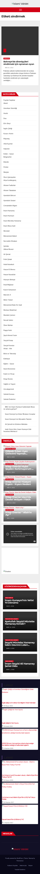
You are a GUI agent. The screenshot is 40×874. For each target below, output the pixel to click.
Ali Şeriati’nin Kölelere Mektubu (16, 424)
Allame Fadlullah (9, 185)
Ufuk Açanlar (8, 144)
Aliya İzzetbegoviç (9, 180)
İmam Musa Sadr (9, 226)
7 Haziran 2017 (8, 822)
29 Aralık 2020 (8, 726)
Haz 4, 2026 (10, 606)
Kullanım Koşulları (12, 865)
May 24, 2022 (11, 503)
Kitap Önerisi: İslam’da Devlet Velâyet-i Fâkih (18, 498)
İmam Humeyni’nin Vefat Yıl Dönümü (19, 601)
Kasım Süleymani (9, 290)
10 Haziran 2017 (9, 802)
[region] (20, 560)
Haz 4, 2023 (11, 457)
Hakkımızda (23, 865)
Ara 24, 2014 (9, 67)
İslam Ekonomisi (9, 369)
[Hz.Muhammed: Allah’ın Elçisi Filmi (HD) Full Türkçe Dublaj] (20, 788)
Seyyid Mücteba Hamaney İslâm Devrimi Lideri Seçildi (20, 645)
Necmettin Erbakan (10, 241)
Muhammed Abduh (10, 236)
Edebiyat (6, 359)
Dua (5, 118)
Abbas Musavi (8, 249)
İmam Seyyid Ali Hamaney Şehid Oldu (19, 664)
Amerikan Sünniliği (10, 108)
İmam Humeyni (8, 216)
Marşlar (6, 172)
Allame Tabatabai (9, 190)
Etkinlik (6, 162)
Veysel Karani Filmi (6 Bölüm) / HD (13, 819)
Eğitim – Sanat (8, 364)
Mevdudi (6, 231)
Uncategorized (8, 389)
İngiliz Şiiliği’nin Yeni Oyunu (10, 723)
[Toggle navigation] (20, 9)
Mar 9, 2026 (10, 648)
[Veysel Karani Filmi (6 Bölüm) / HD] (20, 810)
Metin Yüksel (8, 300)
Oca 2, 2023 (11, 472)
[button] (37, 10)
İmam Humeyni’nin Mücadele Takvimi (18, 419)
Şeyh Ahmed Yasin (10, 335)
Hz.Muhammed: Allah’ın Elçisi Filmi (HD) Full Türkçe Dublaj (18, 798)
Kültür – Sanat (8, 154)
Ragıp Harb (7, 330)
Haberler (6, 58)
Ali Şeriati (6, 254)
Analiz (5, 113)
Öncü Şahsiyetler (9, 177)
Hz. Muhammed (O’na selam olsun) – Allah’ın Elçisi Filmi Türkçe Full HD (20, 776)
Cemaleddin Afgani (10, 205)
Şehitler (6, 246)
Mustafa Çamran (9, 315)
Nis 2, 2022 (10, 518)
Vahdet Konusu (8, 394)
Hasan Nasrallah (9, 274)
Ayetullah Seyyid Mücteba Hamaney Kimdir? (19, 622)
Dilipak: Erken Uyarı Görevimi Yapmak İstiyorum (16, 453)
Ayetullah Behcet (9, 195)
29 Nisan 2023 (8, 706)
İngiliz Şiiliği (7, 128)
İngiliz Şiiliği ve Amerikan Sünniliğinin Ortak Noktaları (18, 703)
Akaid (5, 103)
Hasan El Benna (9, 269)
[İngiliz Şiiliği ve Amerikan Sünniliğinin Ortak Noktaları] (20, 693)
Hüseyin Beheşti (9, 279)
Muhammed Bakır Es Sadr (12, 305)
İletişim (30, 865)
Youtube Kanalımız (20, 869)
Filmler (5, 167)
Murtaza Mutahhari (10, 310)
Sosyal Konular (8, 345)
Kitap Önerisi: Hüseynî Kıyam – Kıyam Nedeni (18, 483)
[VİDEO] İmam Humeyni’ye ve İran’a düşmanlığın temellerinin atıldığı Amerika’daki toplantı (18, 744)
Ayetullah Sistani (9, 200)
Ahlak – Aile (7, 348)
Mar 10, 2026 (10, 627)
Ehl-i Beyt (6, 123)
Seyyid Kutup (8, 340)
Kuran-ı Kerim (8, 133)
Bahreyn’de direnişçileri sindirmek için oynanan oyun (18, 62)
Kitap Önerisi (8, 379)
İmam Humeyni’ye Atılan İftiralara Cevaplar (20, 414)
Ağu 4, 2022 (11, 487)
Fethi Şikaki (7, 259)
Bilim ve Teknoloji (9, 353)
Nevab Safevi (8, 320)
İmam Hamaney (9, 211)
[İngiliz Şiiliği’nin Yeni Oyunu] (20, 714)
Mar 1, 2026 (10, 669)
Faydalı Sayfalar (9, 100)
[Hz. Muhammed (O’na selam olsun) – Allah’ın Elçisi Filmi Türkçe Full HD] (20, 766)
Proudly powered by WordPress (14, 858)
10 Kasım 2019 (8, 780)
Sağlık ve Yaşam (9, 384)
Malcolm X (7, 295)
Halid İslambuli (8, 264)
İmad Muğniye (8, 285)
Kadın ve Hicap (8, 374)
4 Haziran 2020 (8, 748)
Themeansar (19, 860)
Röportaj (6, 139)
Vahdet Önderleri (9, 399)
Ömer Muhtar (8, 325)
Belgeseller (7, 157)
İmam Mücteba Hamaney (12, 221)
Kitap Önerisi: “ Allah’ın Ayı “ (18, 513)
